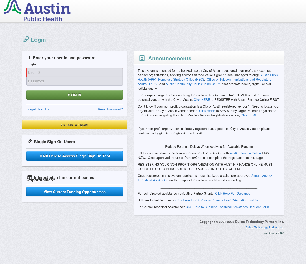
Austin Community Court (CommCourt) (193, 84)
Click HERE (202, 99)
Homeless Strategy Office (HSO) (181, 79)
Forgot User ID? (37, 109)
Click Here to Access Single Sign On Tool (75, 155)
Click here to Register (74, 125)
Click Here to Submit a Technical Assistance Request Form (227, 207)
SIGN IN (74, 94)
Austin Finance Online (246, 153)
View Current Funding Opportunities (75, 191)
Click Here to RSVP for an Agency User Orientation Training (217, 200)
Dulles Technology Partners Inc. (265, 227)
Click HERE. (249, 115)
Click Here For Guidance (232, 193)
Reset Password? (110, 109)
